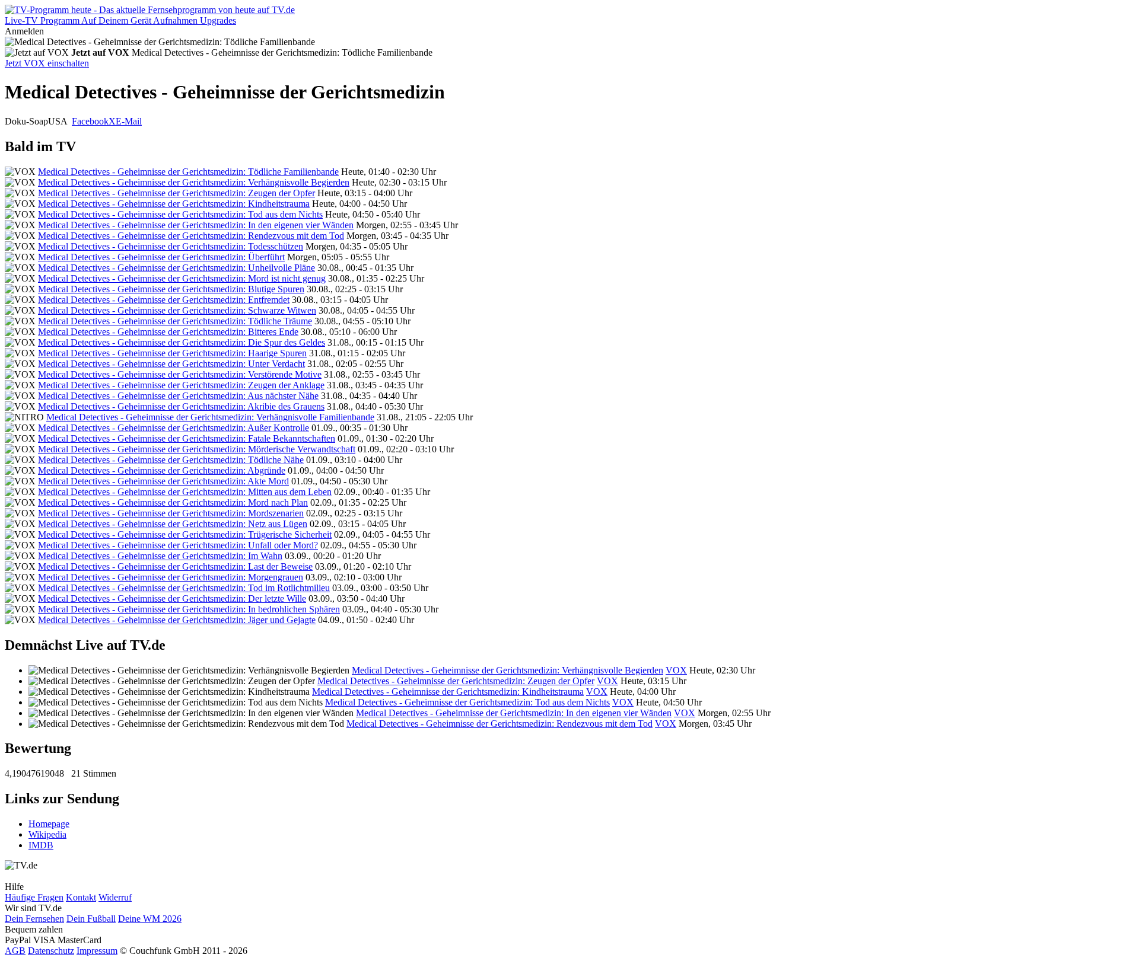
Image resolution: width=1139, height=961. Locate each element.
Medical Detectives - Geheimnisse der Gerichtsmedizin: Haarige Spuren (172, 353)
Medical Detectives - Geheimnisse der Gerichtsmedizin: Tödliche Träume (175, 321)
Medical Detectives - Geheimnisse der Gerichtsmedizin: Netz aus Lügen (172, 524)
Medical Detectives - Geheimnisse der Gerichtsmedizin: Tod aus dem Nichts (180, 214)
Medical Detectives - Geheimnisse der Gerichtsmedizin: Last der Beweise (175, 566)
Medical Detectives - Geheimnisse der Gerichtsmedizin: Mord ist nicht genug (182, 278)
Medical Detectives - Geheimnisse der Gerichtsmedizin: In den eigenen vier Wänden (196, 225)
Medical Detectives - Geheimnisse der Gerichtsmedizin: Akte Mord (163, 481)
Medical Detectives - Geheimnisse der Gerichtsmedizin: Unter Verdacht (171, 364)
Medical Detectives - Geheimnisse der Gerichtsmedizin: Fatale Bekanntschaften (186, 438)
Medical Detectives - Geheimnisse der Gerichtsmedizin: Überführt (161, 257)
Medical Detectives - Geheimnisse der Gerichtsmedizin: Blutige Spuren (171, 289)
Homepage (48, 824)
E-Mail (129, 121)
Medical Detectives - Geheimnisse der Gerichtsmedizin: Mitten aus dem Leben (185, 492)
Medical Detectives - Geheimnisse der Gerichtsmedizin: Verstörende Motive (180, 374)
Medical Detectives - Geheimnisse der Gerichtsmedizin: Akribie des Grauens (181, 406)
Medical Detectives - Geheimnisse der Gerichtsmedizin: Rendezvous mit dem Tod (191, 236)
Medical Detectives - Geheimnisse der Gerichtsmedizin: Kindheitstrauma (174, 204)
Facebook (90, 121)
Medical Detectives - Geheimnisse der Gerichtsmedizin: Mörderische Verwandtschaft (196, 449)
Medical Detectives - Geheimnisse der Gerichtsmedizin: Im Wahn (160, 556)
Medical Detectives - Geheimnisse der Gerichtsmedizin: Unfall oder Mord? (178, 545)
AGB (15, 951)
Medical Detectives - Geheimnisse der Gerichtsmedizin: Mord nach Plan (173, 502)
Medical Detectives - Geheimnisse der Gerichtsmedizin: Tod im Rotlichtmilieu (184, 588)
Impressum (97, 951)
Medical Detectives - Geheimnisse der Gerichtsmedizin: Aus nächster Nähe (178, 396)
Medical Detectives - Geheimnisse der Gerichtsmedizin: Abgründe (161, 470)
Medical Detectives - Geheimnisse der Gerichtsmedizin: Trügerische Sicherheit (185, 534)
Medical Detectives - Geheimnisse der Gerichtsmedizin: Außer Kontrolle (173, 428)
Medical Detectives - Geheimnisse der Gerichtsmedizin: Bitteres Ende (168, 332)
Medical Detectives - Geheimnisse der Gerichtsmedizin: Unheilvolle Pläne (176, 268)
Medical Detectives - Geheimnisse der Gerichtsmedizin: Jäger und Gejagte (177, 620)
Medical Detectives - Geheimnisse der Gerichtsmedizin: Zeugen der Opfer (176, 193)
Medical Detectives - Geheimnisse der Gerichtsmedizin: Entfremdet (163, 300)
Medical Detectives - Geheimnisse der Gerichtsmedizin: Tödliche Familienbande (188, 172)
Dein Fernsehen (34, 919)
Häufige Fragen (34, 897)
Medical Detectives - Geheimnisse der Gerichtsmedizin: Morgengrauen (170, 577)
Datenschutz (51, 951)
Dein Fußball (91, 919)
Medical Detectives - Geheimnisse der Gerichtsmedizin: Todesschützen (170, 246)
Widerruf (115, 897)
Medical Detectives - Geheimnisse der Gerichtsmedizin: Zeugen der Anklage (181, 385)
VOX (676, 670)
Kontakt (81, 897)
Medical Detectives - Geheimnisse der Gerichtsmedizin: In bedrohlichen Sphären (189, 609)
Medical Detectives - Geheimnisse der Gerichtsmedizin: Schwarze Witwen (177, 310)
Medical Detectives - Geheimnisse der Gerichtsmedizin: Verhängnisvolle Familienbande (210, 417)
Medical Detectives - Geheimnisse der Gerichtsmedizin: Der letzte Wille (172, 598)
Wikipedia (47, 834)
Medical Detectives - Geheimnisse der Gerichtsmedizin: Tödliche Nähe (171, 460)
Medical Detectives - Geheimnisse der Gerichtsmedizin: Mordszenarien (171, 513)
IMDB (40, 845)
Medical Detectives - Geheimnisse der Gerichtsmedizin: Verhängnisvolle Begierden (193, 182)
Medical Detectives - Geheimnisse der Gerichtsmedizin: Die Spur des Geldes (181, 342)
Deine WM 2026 (150, 919)
